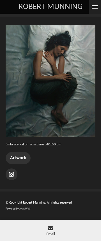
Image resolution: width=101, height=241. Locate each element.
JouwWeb (24, 208)
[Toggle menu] (95, 7)
